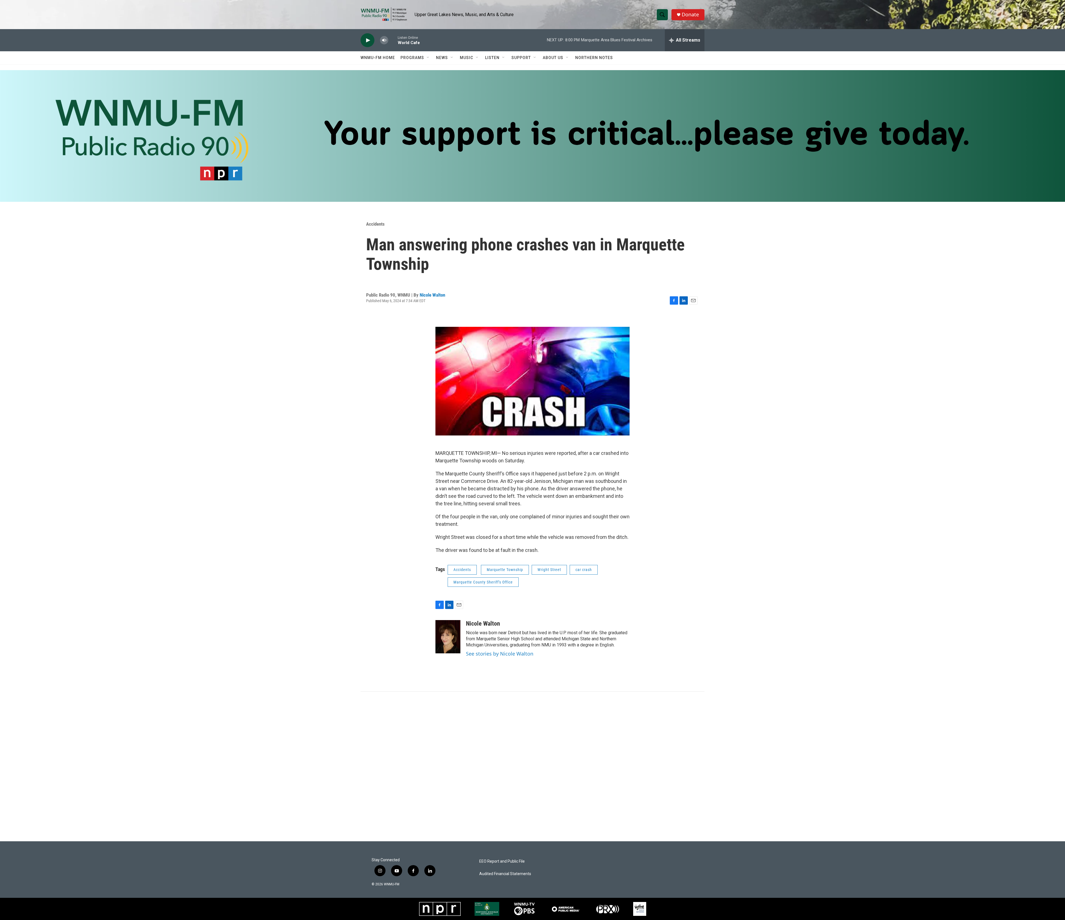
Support (521, 57)
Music (466, 57)
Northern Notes (594, 57)
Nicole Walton (432, 295)
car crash (583, 569)
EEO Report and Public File (502, 861)
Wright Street (549, 569)
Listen (492, 57)
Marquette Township (505, 569)
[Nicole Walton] (447, 636)
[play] (367, 40)
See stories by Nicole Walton (499, 653)
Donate (690, 14)
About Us (553, 57)
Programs (412, 57)
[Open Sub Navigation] (428, 57)
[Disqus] (532, 766)
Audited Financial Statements (505, 874)
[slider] (393, 40)
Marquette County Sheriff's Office (483, 582)
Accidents (375, 224)
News (442, 57)
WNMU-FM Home (378, 57)
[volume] (384, 40)
